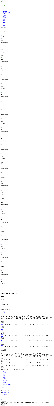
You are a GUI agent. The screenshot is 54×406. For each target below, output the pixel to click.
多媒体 (4, 15)
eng (4, 25)
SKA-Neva (2, 324)
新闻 (4, 13)
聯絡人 (9, 12)
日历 (4, 16)
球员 (4, 19)
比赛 (4, 312)
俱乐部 (4, 17)
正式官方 (5, 11)
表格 (4, 20)
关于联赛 (5, 12)
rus (3, 24)
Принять (2, 404)
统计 (4, 22)
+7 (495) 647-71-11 (6, 392)
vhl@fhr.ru (6, 394)
